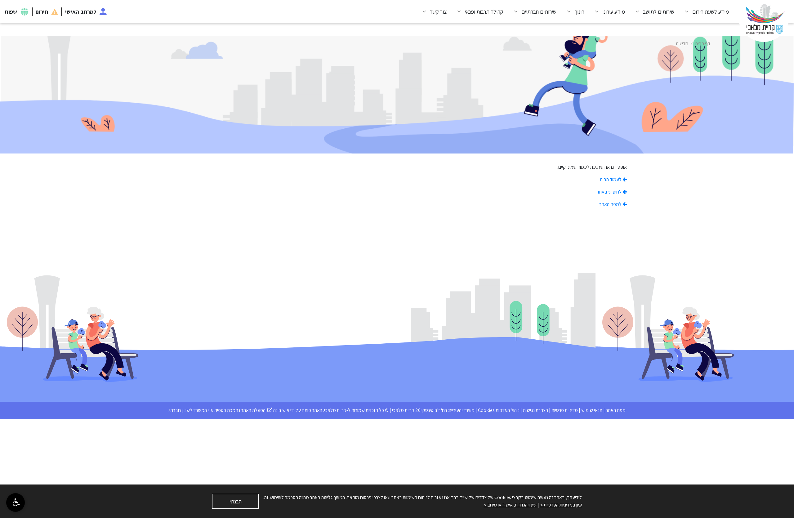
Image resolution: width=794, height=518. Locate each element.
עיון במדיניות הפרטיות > (561, 505)
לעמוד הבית (611, 179)
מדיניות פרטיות (564, 410)
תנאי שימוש (591, 410)
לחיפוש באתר (609, 192)
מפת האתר (616, 410)
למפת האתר (610, 204)
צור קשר (438, 11)
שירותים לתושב (658, 11)
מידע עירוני (613, 11)
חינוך (579, 11)
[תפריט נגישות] (15, 502)
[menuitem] (704, 11)
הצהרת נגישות (535, 410)
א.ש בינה (278, 410)
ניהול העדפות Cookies (499, 410)
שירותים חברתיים (538, 11)
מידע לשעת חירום (710, 11)
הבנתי (236, 501)
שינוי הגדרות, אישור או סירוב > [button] (510, 505)
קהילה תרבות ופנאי (484, 11)
